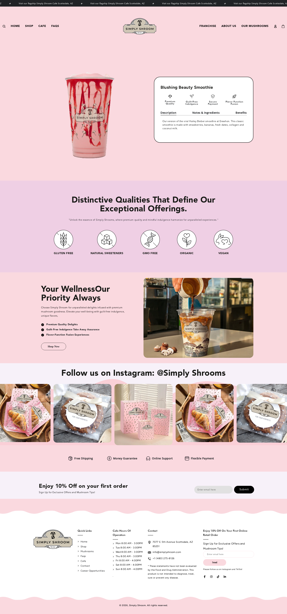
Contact (85, 565)
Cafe (83, 561)
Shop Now (53, 346)
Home (84, 541)
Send (214, 562)
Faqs (83, 556)
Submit (244, 489)
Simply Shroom (137, 605)
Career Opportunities (93, 570)
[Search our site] (4, 26)
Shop (83, 546)
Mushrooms (87, 551)
